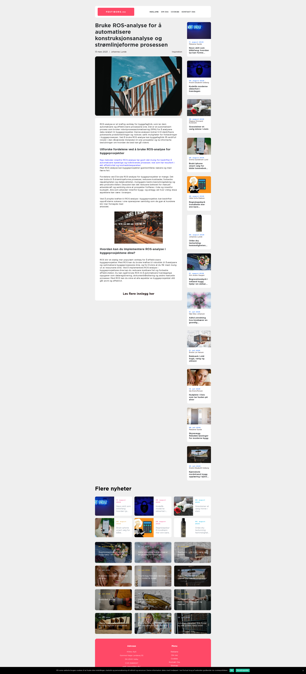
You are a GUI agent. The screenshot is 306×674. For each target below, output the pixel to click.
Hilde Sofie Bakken (197, 198)
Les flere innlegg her (138, 293)
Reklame (154, 12)
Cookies (175, 12)
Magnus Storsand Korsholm (196, 122)
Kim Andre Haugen (197, 275)
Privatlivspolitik (243, 670)
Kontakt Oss (188, 12)
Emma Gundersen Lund (198, 159)
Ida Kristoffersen (196, 391)
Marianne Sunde (195, 44)
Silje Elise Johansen (197, 314)
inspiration (177, 52)
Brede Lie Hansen (196, 352)
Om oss (164, 12)
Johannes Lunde (118, 52)
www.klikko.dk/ (134, 667)
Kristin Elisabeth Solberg (199, 82)
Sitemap (174, 666)
